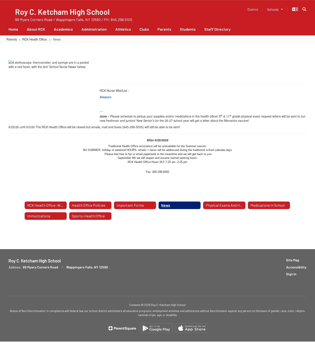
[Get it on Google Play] (156, 328)
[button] (275, 9)
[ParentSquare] (122, 328)
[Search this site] (304, 9)
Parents (11, 39)
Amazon (105, 97)
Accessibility (296, 267)
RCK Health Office (34, 39)
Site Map (292, 260)
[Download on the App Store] (192, 328)
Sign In (291, 274)
